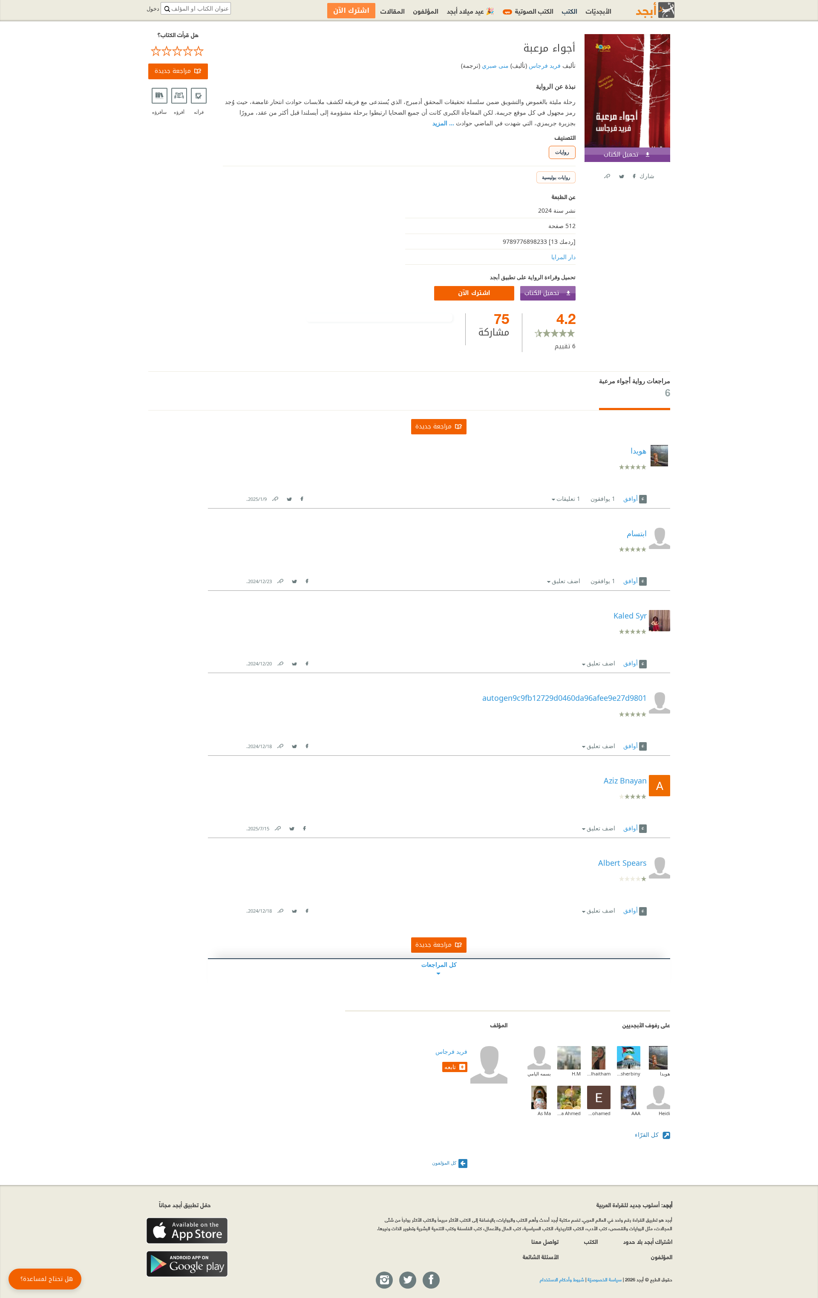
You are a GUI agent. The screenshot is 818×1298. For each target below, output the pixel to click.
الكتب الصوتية (529, 10)
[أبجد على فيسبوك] (431, 1280)
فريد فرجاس (544, 65)
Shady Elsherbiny (628, 1073)
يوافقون (602, 498)
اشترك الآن (474, 293)
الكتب (569, 10)
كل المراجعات (439, 964)
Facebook (633, 174)
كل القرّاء (647, 1134)
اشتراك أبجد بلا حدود (647, 1241)
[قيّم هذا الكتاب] (178, 51)
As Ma (544, 1113)
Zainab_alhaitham (599, 1073)
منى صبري (494, 65)
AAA (635, 1113)
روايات (562, 152)
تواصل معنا (545, 1241)
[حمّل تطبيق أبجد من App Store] (187, 1230)
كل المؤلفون (444, 1162)
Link (275, 497)
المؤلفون (425, 10)
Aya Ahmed (569, 1113)
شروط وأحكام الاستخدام (562, 1279)
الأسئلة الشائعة (541, 1256)
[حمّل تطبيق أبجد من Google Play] (187, 1264)
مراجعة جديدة (173, 71)
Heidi (664, 1113)
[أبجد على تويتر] (407, 1280)
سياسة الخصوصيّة (605, 1279)
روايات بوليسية (556, 177)
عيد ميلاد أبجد (470, 10)
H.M (576, 1073)
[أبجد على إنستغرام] (384, 1280)
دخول (153, 8)
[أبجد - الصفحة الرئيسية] (644, 10)
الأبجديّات (598, 10)
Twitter (621, 174)
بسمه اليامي (539, 1073)
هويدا (665, 1073)
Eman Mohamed (599, 1113)
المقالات (392, 10)
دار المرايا (563, 257)
